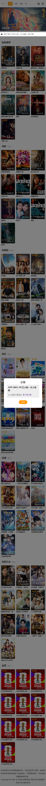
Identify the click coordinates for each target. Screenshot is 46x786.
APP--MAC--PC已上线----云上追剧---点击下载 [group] (19, 34)
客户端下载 (27, 395)
